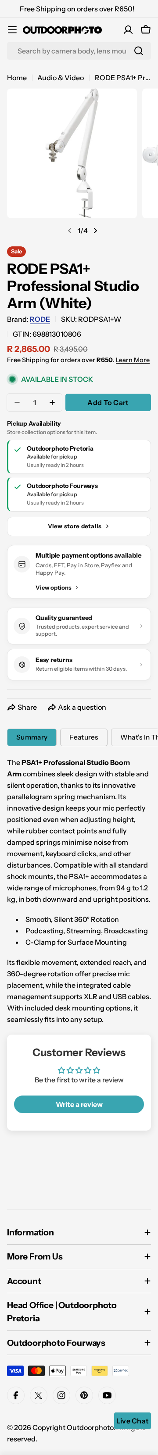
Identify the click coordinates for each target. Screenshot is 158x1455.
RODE (40, 319)
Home (17, 77)
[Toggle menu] (12, 30)
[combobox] (79, 51)
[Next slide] (95, 230)
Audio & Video (60, 77)
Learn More (133, 360)
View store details (75, 526)
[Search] (138, 51)
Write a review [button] (79, 1104)
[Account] (128, 30)
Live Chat (132, 1420)
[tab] (32, 737)
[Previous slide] (70, 230)
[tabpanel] (79, 891)
